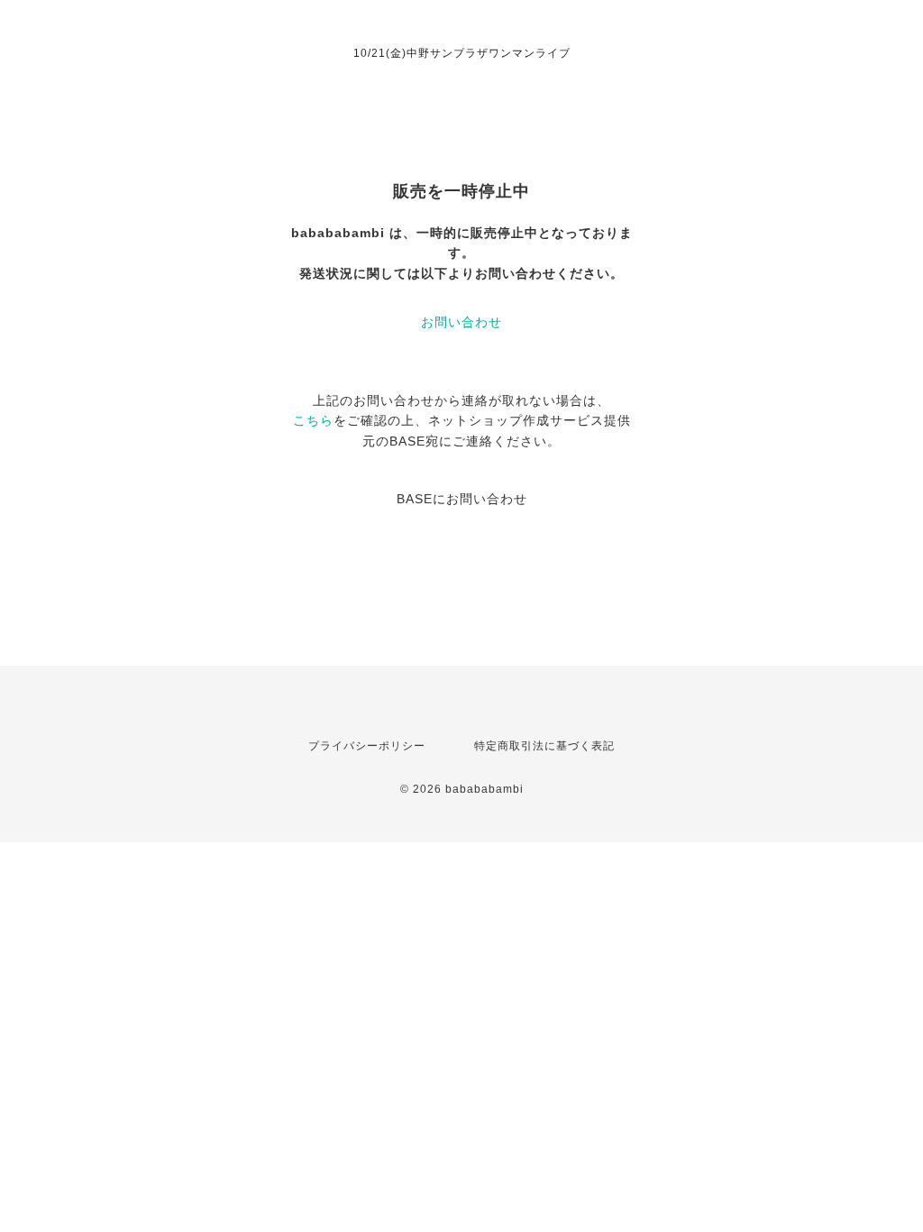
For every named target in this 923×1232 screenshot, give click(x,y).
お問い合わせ (461, 322)
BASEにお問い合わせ (462, 499)
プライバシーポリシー (366, 746)
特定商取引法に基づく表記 (544, 746)
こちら (313, 420)
